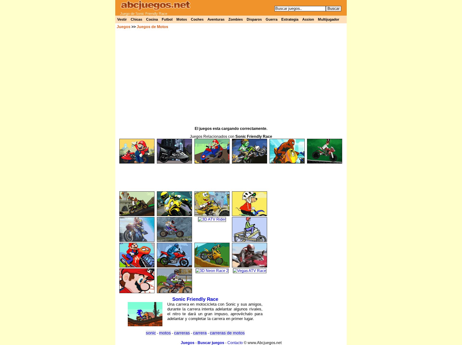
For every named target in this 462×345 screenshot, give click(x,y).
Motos (181, 19)
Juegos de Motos (152, 27)
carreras (182, 333)
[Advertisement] (231, 175)
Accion (308, 19)
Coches (197, 19)
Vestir (122, 19)
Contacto (235, 343)
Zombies (235, 19)
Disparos (254, 19)
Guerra (271, 19)
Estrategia (289, 19)
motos (165, 333)
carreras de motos (227, 333)
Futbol (167, 19)
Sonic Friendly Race (195, 299)
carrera (200, 333)
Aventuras (216, 19)
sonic (151, 333)
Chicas (136, 19)
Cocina (152, 19)
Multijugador (328, 19)
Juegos (123, 27)
